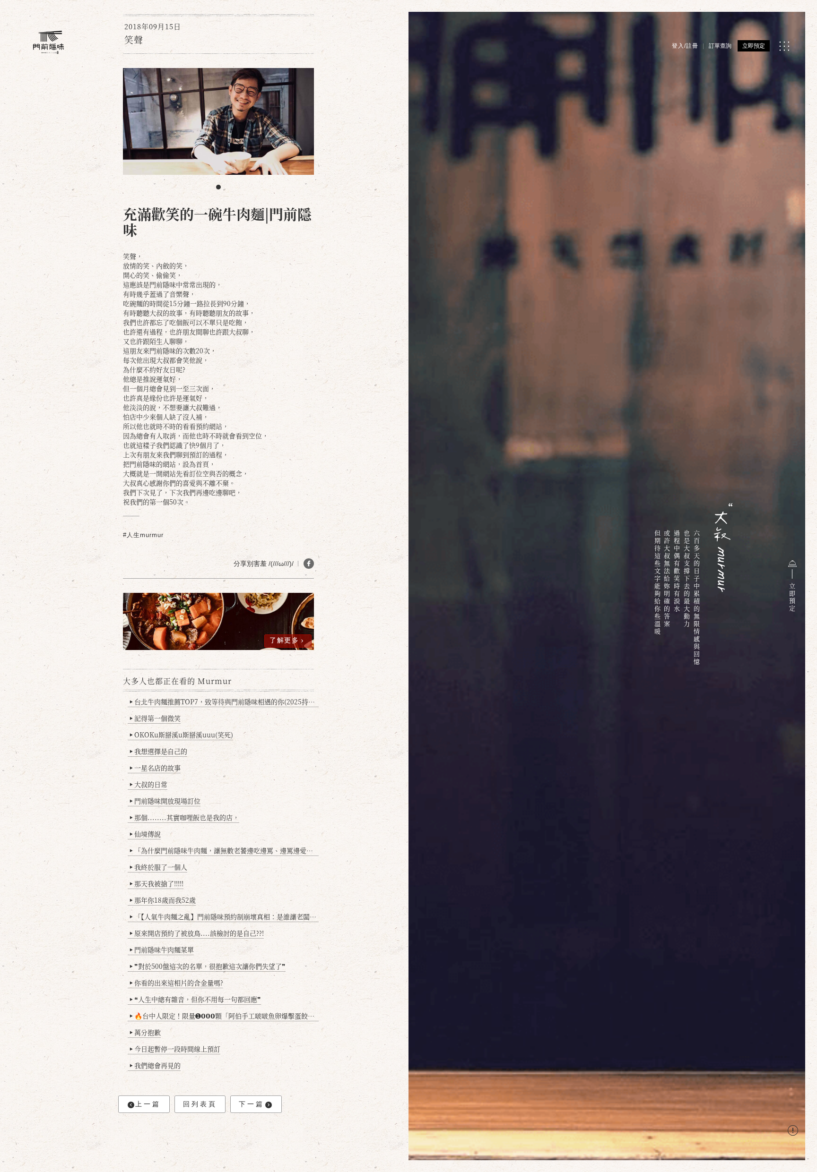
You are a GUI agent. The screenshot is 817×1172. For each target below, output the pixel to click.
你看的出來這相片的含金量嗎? (176, 982)
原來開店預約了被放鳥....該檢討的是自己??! (197, 933)
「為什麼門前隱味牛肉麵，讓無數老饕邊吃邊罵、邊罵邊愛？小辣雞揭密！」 (224, 850)
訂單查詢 (720, 46)
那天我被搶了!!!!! (156, 883)
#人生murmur (143, 535)
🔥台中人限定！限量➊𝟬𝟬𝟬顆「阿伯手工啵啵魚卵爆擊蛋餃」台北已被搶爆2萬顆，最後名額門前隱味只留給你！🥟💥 (224, 1015)
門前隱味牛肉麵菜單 (162, 949)
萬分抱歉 (145, 1032)
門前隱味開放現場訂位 (165, 800)
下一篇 (251, 1104)
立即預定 (753, 46)
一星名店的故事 (155, 767)
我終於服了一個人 (158, 867)
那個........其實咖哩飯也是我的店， (184, 817)
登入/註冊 (685, 46)
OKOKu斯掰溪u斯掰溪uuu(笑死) (181, 734)
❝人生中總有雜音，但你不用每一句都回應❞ (195, 999)
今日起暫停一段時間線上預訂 (175, 1048)
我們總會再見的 (155, 1065)
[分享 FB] (309, 563)
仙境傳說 (145, 833)
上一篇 (148, 1104)
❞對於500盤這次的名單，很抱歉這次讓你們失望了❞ (208, 966)
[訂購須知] (793, 1131)
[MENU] (784, 46)
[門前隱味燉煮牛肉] (48, 42)
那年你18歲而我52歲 (163, 900)
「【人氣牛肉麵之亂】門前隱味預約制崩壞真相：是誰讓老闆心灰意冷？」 (224, 916)
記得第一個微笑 (155, 718)
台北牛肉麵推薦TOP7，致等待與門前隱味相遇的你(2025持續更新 (224, 701)
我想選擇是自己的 (158, 751)
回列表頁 (200, 1104)
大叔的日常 (148, 784)
